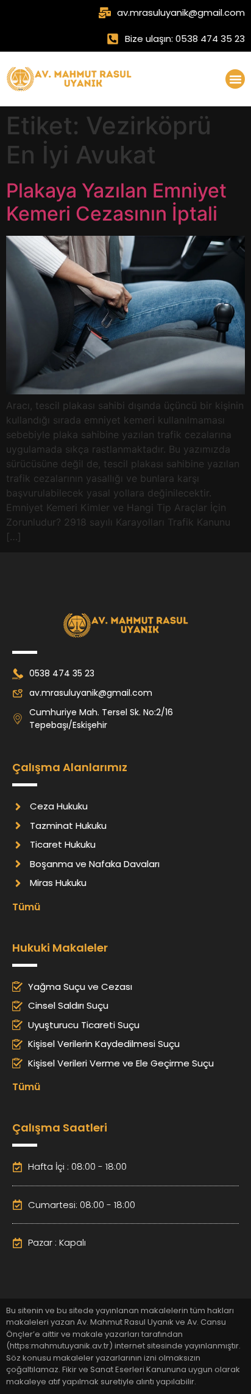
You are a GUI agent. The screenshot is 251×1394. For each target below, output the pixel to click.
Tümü (26, 907)
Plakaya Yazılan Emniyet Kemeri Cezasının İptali (116, 202)
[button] (235, 79)
